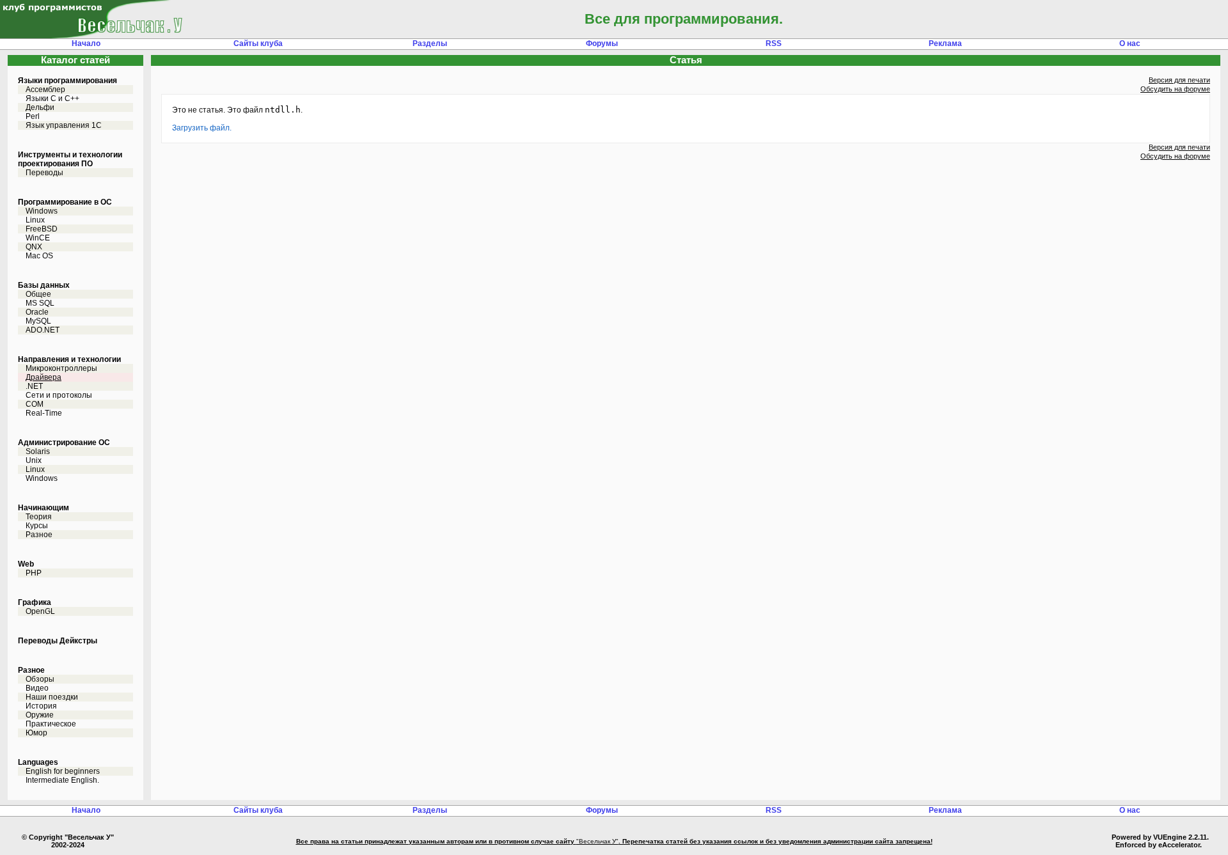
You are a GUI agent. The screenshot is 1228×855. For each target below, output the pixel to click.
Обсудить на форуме (1175, 89)
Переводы (44, 172)
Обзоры (40, 679)
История (41, 706)
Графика (34, 602)
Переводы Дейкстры (57, 640)
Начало (86, 43)
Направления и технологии (69, 359)
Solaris (38, 451)
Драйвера (43, 377)
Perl (33, 116)
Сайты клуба (258, 43)
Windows (42, 211)
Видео (37, 688)
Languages (38, 762)
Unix (34, 460)
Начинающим (43, 507)
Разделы (430, 43)
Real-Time (44, 413)
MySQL (38, 321)
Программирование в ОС (65, 202)
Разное (39, 534)
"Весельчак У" (597, 841)
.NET (34, 386)
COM (34, 404)
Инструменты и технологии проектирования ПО (70, 159)
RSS (774, 43)
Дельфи (40, 107)
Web (26, 564)
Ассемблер (45, 89)
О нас (1129, 43)
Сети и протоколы (59, 395)
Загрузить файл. (202, 127)
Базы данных (44, 285)
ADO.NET (42, 330)
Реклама (945, 43)
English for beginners (63, 771)
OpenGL (40, 611)
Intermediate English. (62, 780)
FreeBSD (42, 228)
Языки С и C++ (52, 98)
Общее (38, 294)
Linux (35, 220)
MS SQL (40, 303)
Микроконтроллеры (61, 368)
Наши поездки (52, 697)
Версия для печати (1179, 80)
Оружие (40, 714)
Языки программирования (67, 80)
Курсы (37, 525)
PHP (34, 573)
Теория (39, 516)
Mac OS (39, 255)
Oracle (37, 312)
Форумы (602, 43)
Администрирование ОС (64, 442)
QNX (34, 246)
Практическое (51, 723)
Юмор (36, 732)
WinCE (38, 237)
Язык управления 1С (64, 125)
